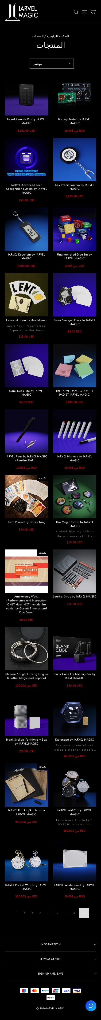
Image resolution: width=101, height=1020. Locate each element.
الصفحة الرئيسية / (57, 36)
